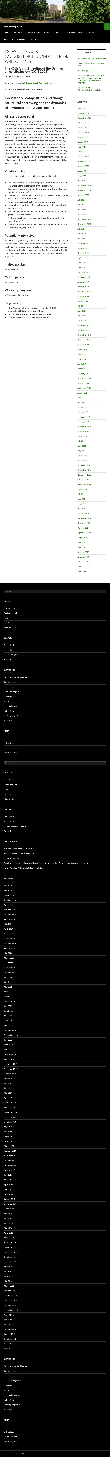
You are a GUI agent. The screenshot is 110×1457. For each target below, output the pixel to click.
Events (91, 33)
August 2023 (82, 171)
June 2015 (81, 499)
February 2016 (83, 465)
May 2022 (81, 209)
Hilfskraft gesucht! (85, 70)
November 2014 (84, 523)
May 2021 (81, 238)
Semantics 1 (9, 645)
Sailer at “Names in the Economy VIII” (19, 853)
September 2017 (84, 388)
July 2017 (81, 397)
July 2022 (81, 200)
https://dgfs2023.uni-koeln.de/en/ (39, 82)
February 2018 (83, 373)
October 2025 (83, 123)
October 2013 (83, 552)
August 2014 (82, 537)
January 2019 (83, 330)
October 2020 (83, 253)
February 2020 (83, 277)
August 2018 (82, 349)
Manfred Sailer (10, 627)
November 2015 (84, 475)
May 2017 (81, 402)
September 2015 (84, 484)
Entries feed (9, 743)
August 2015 (82, 489)
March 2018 (82, 369)
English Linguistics (13, 26)
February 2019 (83, 325)
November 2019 (84, 291)
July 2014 (81, 542)
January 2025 (83, 132)
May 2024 (81, 147)
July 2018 (81, 354)
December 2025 (84, 118)
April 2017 (81, 407)
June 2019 (81, 311)
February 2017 (83, 417)
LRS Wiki (7, 623)
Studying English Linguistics (39, 33)
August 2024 (82, 142)
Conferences (9, 682)
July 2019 (81, 306)
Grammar (59, 33)
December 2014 (84, 518)
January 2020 (83, 282)
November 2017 (84, 378)
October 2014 (83, 528)
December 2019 (84, 287)
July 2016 (81, 441)
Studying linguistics (12, 716)
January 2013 (83, 557)
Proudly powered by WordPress (15, 1454)
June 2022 (81, 205)
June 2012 (81, 571)
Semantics (71, 33)
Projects (7, 39)
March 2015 (82, 508)
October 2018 (83, 344)
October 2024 (83, 137)
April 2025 (81, 127)
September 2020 (84, 258)
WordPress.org (10, 752)
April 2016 (81, 455)
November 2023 (84, 161)
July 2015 (81, 494)
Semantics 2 (9, 650)
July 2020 (81, 262)
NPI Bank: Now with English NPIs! (91, 58)
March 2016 (82, 460)
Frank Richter (9, 608)
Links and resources (12, 706)
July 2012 (81, 566)
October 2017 (83, 383)
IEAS (6, 618)
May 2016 (81, 451)
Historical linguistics (12, 691)
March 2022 (82, 214)
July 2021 (81, 229)
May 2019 (81, 315)
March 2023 (82, 180)
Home (6, 33)
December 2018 (84, 335)
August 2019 (82, 301)
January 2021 (83, 248)
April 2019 (81, 320)
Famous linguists (11, 687)
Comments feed (10, 748)
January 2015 (83, 513)
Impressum (21, 39)
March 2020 (82, 272)
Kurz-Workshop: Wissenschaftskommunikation (89, 88)
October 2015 (83, 479)
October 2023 (83, 166)
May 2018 (81, 359)
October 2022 (83, 195)
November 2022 (84, 190)
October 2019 (83, 296)
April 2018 (81, 364)
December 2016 (84, 426)
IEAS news (8, 696)
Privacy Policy (34, 39)
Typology (8, 720)
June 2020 (81, 267)
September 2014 (84, 533)
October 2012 (83, 561)
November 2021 (84, 224)
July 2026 (81, 108)
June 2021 (81, 233)
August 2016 (82, 436)
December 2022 (84, 185)
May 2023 (81, 176)
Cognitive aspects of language (16, 677)
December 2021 (84, 219)
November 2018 (84, 340)
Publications (9, 711)
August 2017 (82, 393)
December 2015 (84, 470)
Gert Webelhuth (10, 613)
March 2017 (82, 412)
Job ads (7, 701)
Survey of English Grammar (15, 655)
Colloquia (18, 33)
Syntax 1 (7, 659)
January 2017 (83, 422)
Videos (81, 33)
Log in (6, 738)
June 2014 (81, 547)
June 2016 (81, 446)
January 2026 (83, 113)
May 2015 (81, 504)
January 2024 (83, 156)
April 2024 (81, 151)
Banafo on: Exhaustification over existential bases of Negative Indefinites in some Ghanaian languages (90, 79)
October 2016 (83, 431)
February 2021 (83, 243)
